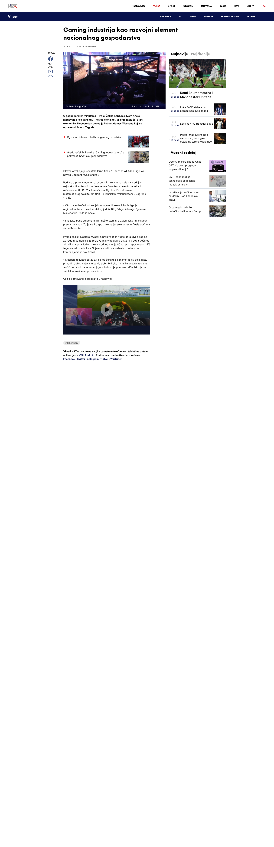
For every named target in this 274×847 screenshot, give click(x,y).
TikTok (103, 359)
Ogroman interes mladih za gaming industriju (94, 137)
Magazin (188, 6)
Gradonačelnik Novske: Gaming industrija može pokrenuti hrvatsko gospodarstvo (95, 154)
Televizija (206, 6)
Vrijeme (251, 16)
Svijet (192, 16)
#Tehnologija (71, 343)
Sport (171, 6)
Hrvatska (165, 16)
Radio (223, 6)
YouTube (115, 359)
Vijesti (156, 6)
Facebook (69, 359)
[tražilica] (264, 6)
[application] (106, 309)
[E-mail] (54, 71)
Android (90, 355)
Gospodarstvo (230, 16)
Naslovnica (138, 6)
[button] (107, 310)
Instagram (92, 359)
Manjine (208, 16)
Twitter (80, 359)
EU (180, 16)
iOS (81, 355)
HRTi (236, 6)
